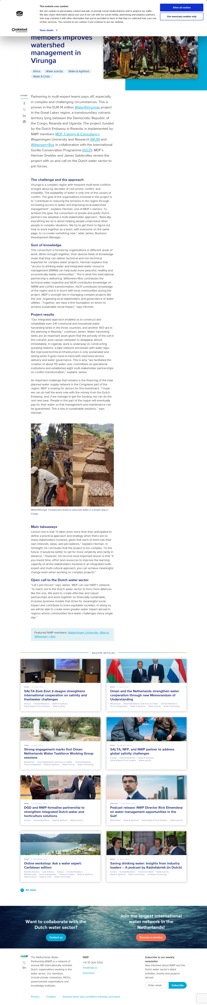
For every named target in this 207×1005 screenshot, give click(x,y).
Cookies (51, 996)
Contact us (55, 937)
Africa (36, 71)
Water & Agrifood (79, 71)
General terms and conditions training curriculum (91, 996)
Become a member (151, 937)
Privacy (35, 996)
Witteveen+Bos (42, 145)
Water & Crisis (41, 76)
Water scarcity (54, 71)
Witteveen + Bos (44, 636)
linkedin (24, 967)
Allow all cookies (182, 7)
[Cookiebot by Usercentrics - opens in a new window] (19, 30)
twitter (24, 962)
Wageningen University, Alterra (88, 632)
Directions (89, 973)
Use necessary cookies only (181, 16)
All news (31, 889)
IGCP (87, 150)
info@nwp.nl (90, 967)
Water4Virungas (87, 107)
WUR (95, 139)
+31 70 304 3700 (93, 962)
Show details (46, 30)
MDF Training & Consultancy (77, 134)
